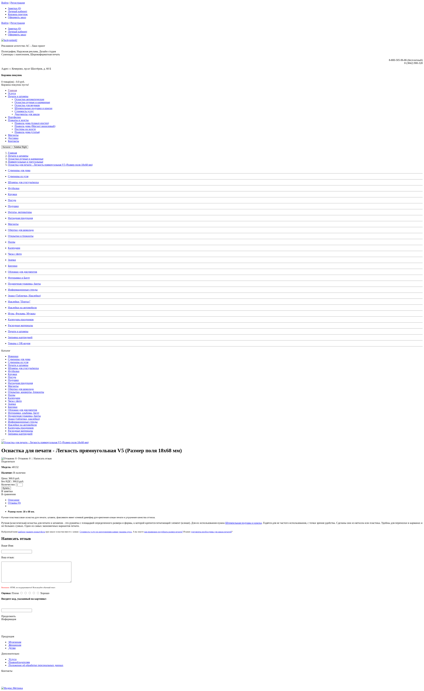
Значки (12, 259)
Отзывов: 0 (24, 458)
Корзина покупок (18, 14)
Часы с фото (15, 253)
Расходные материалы (20, 325)
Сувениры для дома (19, 170)
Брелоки (12, 265)
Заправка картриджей (20, 337)
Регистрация (17, 2)
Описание (13, 499)
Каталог (7, 147)
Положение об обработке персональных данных (36, 665)
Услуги (13, 659)
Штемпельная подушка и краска (243, 523)
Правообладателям (19, 662)
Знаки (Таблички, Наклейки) (24, 295)
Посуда (12, 200)
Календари (14, 248)
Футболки (13, 188)
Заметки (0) (14, 8)
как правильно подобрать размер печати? (163, 531)
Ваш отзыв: (7, 557)
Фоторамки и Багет (19, 277)
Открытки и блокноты (20, 236)
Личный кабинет (17, 11)
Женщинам (15, 645)
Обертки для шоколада (21, 230)
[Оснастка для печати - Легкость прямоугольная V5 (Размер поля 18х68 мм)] (45, 442)
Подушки (13, 206)
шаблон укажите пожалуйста (31, 531)
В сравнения (8, 494)
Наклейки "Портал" (19, 301)
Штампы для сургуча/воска (23, 182)
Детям (12, 648)
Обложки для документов (22, 271)
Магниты (13, 224)
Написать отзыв (43, 458)
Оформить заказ (17, 17)
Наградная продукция (20, 218)
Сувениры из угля (18, 176)
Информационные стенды (23, 289)
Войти (5, 2)
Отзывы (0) (14, 502)
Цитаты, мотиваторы (20, 212)
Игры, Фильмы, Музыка (21, 313)
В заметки (7, 491)
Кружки (12, 194)
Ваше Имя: (7, 545)
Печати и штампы (18, 331)
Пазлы (11, 242)
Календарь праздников (21, 319)
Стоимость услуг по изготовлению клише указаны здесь (106, 531)
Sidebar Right (20, 147)
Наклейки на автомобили (22, 307)
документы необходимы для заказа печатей (211, 531)
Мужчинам (15, 642)
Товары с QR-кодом (19, 343)
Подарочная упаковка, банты (24, 283)
